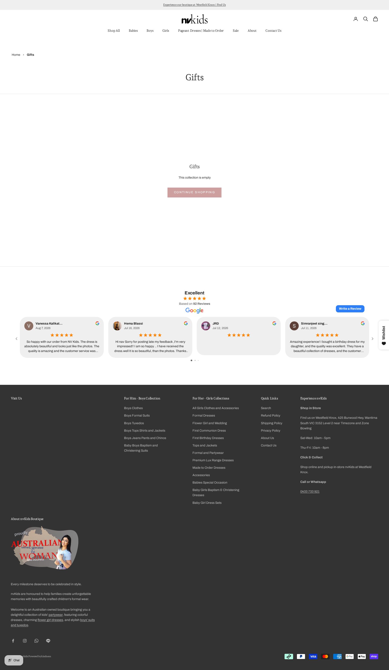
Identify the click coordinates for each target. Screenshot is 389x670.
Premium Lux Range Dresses (213, 460)
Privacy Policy (270, 430)
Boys (150, 30)
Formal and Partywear (208, 453)
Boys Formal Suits (137, 415)
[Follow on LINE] (48, 641)
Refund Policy (270, 415)
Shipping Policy (271, 423)
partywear (56, 614)
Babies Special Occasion (209, 482)
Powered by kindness (39, 656)
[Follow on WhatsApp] (36, 641)
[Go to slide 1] (191, 360)
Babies (133, 30)
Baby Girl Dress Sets (207, 502)
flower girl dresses (50, 620)
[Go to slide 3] (198, 360)
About (252, 30)
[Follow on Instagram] (25, 641)
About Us (267, 438)
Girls (165, 30)
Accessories (201, 475)
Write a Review (350, 308)
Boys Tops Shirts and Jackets (144, 430)
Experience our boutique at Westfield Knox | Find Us (194, 4)
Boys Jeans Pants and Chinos (145, 438)
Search (266, 408)
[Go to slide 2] (195, 360)
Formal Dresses (203, 415)
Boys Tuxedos (134, 423)
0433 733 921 (309, 491)
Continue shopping (194, 192)
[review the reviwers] (97, 323)
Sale (236, 30)
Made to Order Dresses (208, 467)
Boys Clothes (133, 408)
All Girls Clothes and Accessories (215, 408)
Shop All (114, 30)
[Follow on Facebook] (13, 641)
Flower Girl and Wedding (209, 423)
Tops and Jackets (204, 445)
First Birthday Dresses (208, 438)
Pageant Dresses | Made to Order (201, 30)
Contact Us (273, 30)
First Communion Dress (209, 430)
